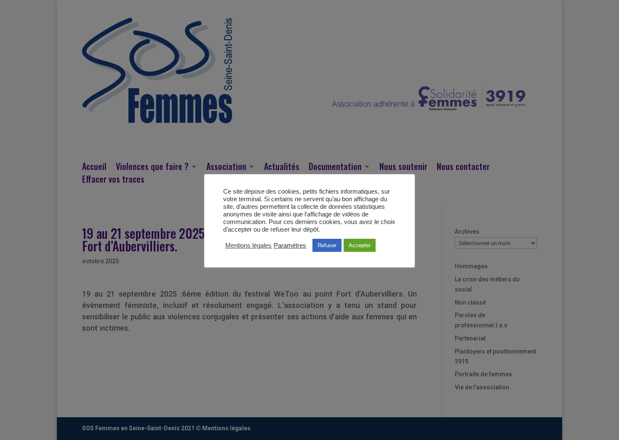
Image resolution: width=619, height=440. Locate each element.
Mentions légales (248, 245)
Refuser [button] (327, 245)
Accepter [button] (360, 245)
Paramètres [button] (290, 245)
